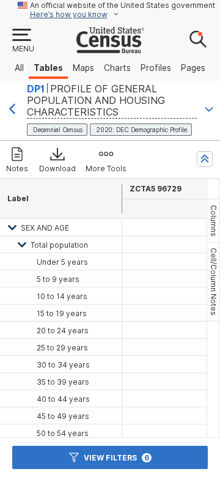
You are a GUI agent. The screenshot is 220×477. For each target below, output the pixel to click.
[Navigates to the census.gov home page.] (110, 48)
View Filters (116, 457)
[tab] (213, 221)
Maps (83, 68)
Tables (48, 68)
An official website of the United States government (122, 5)
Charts (117, 68)
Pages (193, 68)
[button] (22, 41)
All (19, 68)
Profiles (156, 68)
